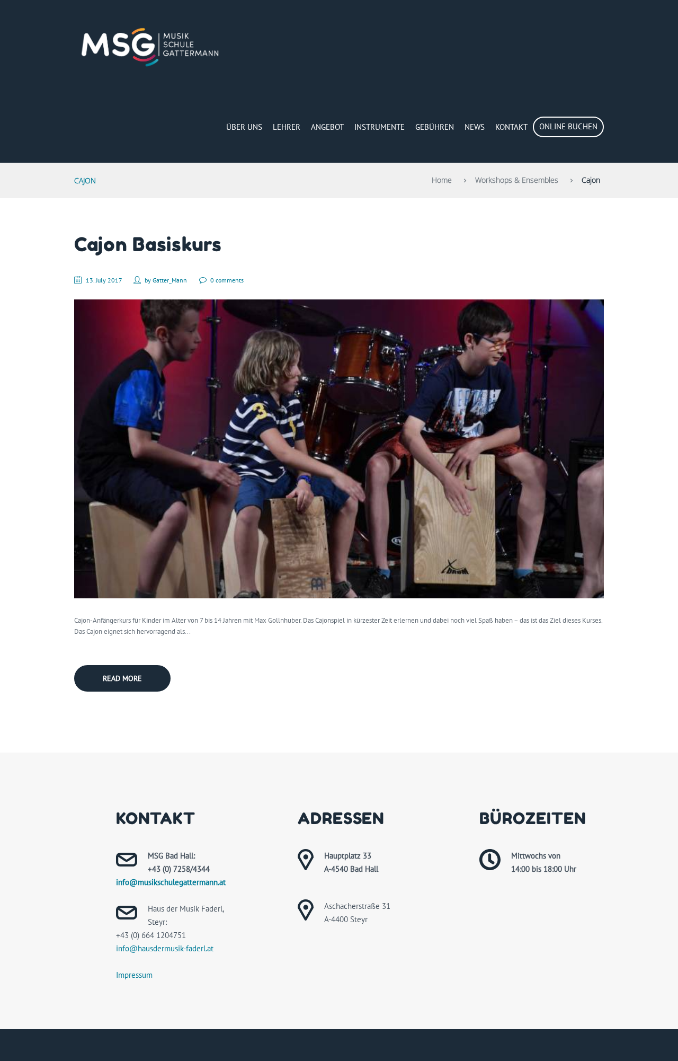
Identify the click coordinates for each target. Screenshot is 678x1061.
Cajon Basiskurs (148, 244)
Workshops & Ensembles (516, 180)
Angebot (327, 127)
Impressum (134, 975)
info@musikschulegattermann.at (171, 882)
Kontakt (511, 127)
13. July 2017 (104, 280)
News (475, 127)
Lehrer (286, 127)
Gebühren (434, 127)
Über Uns (244, 127)
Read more (122, 678)
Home (442, 180)
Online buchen (568, 126)
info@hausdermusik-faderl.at (164, 948)
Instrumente (379, 127)
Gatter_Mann (170, 280)
